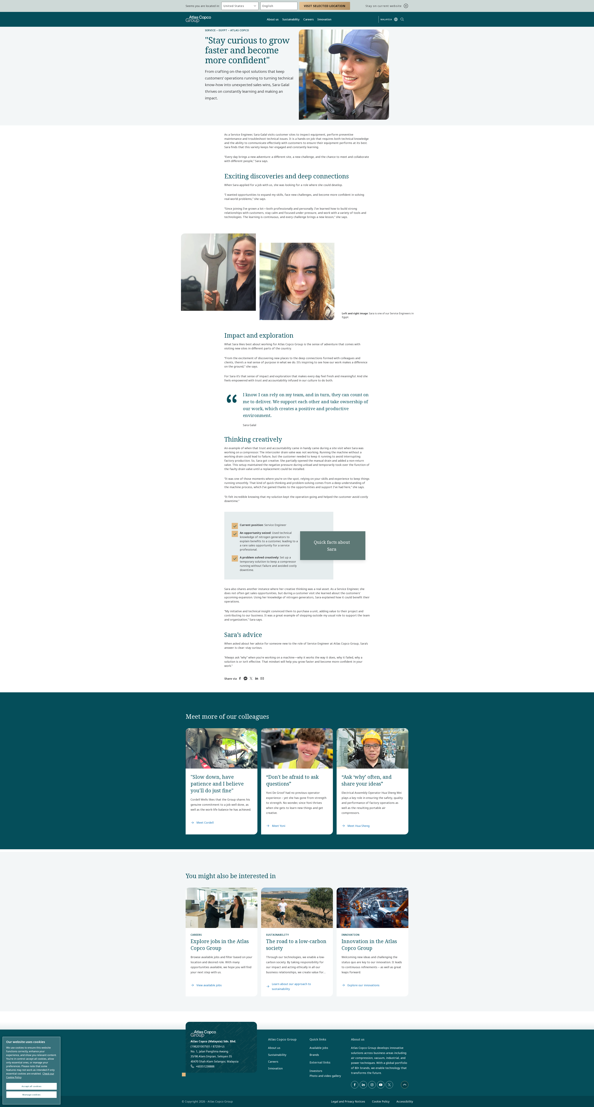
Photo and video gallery (325, 1076)
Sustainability (291, 19)
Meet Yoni (278, 826)
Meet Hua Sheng (358, 826)
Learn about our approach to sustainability (291, 986)
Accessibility (404, 1101)
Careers (308, 19)
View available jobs (209, 985)
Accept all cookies (31, 1086)
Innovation (324, 19)
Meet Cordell (205, 822)
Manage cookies (31, 1094)
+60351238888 (205, 1066)
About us (273, 19)
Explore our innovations (363, 985)
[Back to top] (404, 1084)
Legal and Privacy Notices (348, 1101)
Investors (316, 1071)
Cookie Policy (381, 1101)
